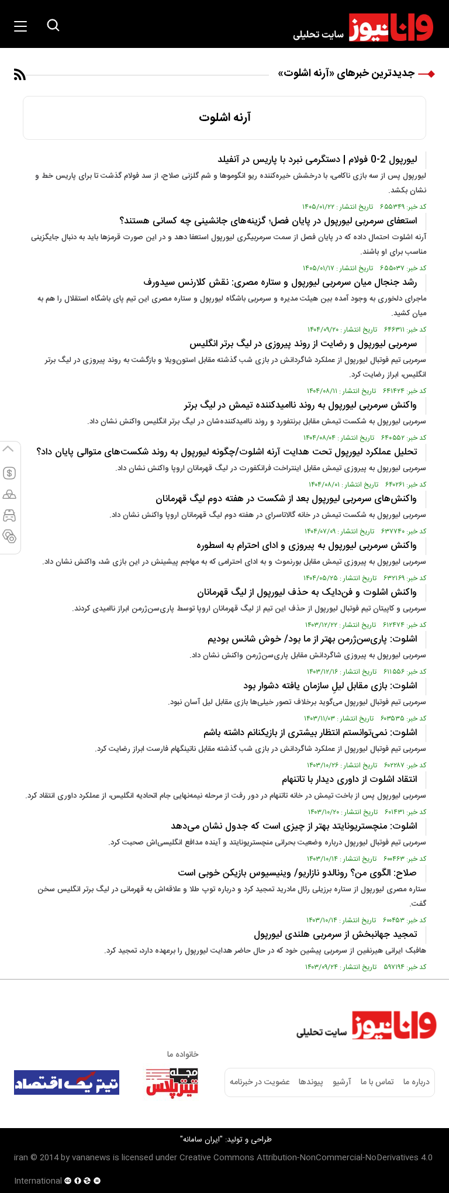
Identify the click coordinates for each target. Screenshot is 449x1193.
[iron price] (9, 541)
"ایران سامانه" (201, 1139)
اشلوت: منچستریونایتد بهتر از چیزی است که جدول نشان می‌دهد (294, 827)
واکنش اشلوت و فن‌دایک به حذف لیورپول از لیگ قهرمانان (307, 593)
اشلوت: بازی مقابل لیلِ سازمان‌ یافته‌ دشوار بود (330, 686)
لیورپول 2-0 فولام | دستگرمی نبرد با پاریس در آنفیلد (317, 160)
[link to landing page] (357, 27)
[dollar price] (9, 478)
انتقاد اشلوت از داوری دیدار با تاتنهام (349, 780)
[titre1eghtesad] (66, 1082)
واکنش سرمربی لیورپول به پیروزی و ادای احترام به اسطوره (306, 546)
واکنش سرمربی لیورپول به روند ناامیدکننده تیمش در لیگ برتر (300, 405)
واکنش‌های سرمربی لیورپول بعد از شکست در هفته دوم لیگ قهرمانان (286, 499)
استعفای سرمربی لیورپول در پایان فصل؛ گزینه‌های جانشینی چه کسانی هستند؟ (268, 221)
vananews (91, 1158)
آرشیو (342, 1082)
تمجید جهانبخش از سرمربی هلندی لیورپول (335, 935)
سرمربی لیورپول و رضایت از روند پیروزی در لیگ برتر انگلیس (303, 344)
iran (21, 1158)
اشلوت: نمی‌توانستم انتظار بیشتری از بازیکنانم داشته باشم (310, 733)
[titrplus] (172, 1082)
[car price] (9, 520)
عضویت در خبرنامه (259, 1082)
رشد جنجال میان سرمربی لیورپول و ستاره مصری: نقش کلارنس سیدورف (280, 283)
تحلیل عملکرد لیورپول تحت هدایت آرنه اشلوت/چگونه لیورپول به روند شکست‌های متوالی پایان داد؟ (226, 452)
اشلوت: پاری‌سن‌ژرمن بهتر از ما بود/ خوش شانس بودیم (312, 639)
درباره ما (416, 1082)
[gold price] (9, 499)
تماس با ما (377, 1082)
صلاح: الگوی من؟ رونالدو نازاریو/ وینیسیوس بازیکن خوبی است (297, 873)
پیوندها (311, 1082)
